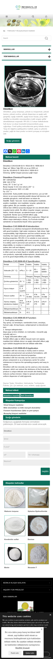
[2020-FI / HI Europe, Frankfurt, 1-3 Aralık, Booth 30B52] (25, 606)
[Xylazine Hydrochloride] (38, 497)
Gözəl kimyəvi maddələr (14, 405)
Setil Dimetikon (27, 395)
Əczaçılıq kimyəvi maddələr (26, 31)
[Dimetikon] (25, 86)
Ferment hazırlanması (13, 411)
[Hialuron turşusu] (14, 497)
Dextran (31, 539)
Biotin (6, 567)
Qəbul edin (30, 653)
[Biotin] (14, 554)
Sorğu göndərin (13, 141)
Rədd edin (15, 653)
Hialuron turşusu (11, 511)
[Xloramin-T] (38, 554)
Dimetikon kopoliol (11, 395)
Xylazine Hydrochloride (37, 511)
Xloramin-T (32, 567)
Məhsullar (11, 31)
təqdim (45, 471)
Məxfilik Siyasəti (22, 648)
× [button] (50, 615)
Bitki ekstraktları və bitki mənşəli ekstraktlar (22, 408)
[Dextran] (38, 525)
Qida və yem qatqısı (30, 411)
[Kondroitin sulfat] (14, 525)
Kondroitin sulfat (11, 539)
